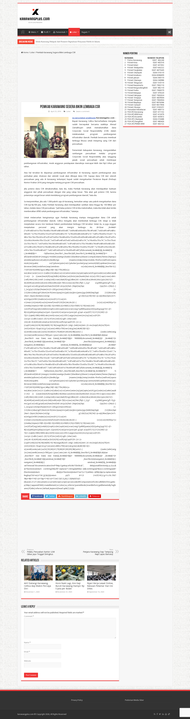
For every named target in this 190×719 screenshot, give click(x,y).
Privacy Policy (77, 700)
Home (23, 32)
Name (27, 642)
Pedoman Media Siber (134, 700)
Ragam (85, 32)
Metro (33, 32)
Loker (74, 32)
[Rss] (154, 714)
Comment (29, 616)
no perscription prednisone (84, 118)
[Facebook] (157, 714)
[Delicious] (169, 714)
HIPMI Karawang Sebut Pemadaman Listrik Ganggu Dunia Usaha (62, 41)
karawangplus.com (26, 714)
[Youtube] (166, 714)
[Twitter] (160, 714)
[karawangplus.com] (35, 15)
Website (27, 661)
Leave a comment (83, 111)
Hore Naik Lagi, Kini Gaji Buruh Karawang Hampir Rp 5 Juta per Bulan (70, 586)
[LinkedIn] (163, 714)
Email (27, 652)
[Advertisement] (70, 78)
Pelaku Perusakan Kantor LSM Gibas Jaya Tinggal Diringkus (41, 552)
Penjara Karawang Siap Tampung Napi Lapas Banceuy (98, 552)
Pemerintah (60, 32)
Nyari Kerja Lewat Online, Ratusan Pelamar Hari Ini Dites (100, 586)
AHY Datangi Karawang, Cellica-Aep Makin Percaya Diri (37, 586)
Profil (46, 32)
